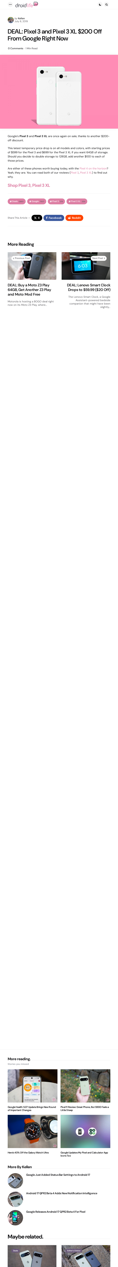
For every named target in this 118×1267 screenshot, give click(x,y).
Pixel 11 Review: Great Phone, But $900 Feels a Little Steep (85, 1109)
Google (38, 201)
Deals (18, 201)
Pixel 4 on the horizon (93, 168)
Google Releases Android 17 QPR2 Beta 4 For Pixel (55, 1212)
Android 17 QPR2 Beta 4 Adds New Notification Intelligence (61, 1193)
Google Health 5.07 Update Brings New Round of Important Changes (32, 1109)
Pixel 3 (75, 172)
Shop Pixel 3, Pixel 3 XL (29, 185)
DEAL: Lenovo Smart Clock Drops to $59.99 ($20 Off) (88, 287)
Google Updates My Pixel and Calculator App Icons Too (84, 1154)
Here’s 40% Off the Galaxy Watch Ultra (28, 1152)
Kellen (21, 18)
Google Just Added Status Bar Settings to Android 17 (58, 1175)
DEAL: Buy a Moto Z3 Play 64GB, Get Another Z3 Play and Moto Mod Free (29, 290)
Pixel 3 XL (86, 172)
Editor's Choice (73, 1250)
